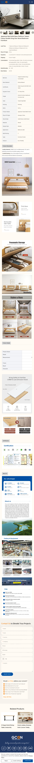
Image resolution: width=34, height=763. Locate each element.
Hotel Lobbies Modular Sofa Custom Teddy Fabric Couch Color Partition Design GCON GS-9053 (24, 726)
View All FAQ (7, 697)
